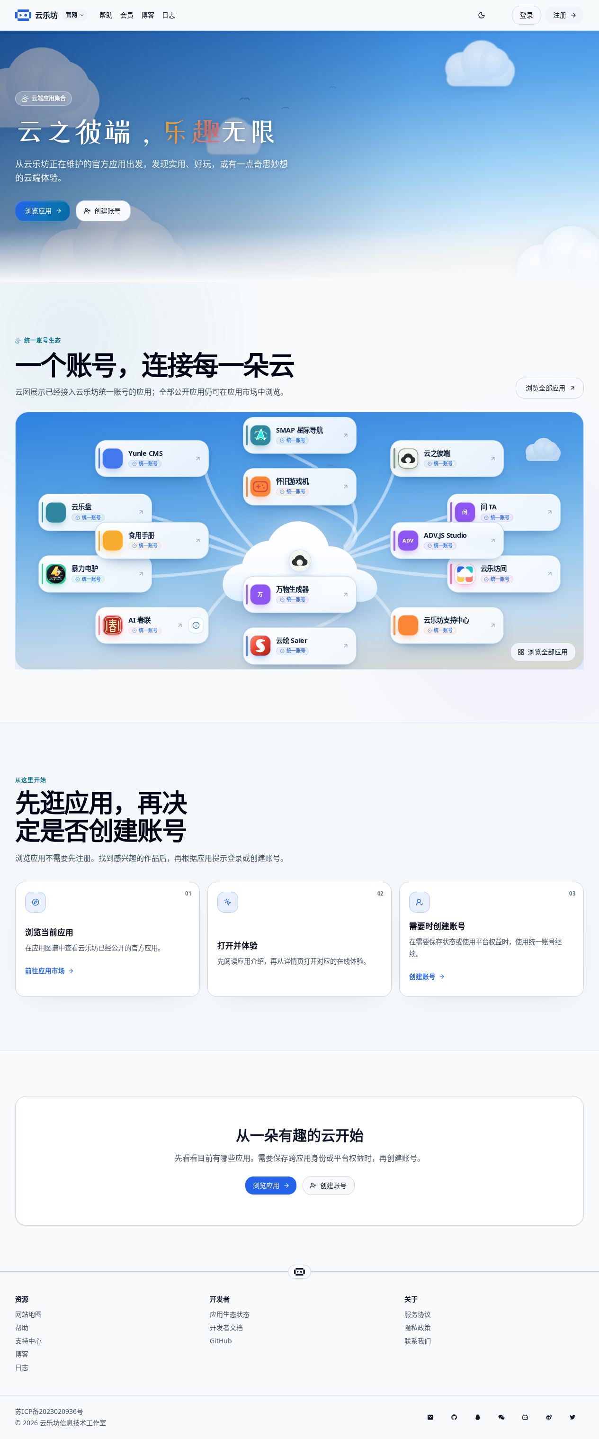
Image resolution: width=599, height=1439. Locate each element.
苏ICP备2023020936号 (49, 1411)
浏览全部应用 (545, 387)
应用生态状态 (230, 1314)
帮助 (106, 14)
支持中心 (28, 1340)
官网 (71, 15)
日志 (168, 14)
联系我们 (417, 1340)
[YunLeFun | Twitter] (573, 1417)
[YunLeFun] (454, 1417)
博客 (147, 14)
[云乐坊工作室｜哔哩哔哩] (525, 1417)
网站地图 (28, 1314)
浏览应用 (38, 210)
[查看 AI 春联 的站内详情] (196, 625)
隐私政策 (417, 1327)
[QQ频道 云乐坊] (478, 1417)
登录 (526, 14)
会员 (127, 14)
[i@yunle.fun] (431, 1417)
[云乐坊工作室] (549, 1417)
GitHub (221, 1340)
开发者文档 (226, 1327)
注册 (559, 14)
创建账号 (107, 210)
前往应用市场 (45, 970)
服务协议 (417, 1314)
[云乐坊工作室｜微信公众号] (502, 1417)
